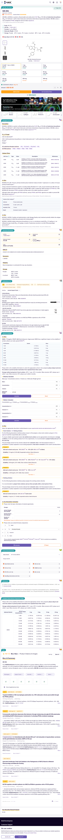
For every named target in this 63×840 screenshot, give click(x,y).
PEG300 (33, 459)
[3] (35, 129)
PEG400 (31, 539)
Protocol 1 (5, 447)
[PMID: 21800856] (55, 171)
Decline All (7, 836)
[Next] (61, 115)
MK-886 (3, 812)
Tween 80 (37, 539)
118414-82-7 (12, 27)
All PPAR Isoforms (6, 148)
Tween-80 (43, 459)
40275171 (19, 330)
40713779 (19, 321)
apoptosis (31, 20)
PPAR (27, 148)
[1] (6, 142)
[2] (34, 129)
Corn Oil (33, 470)
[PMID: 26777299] (55, 175)
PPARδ (30, 148)
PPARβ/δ (19, 148)
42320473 (23, 298)
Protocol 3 (5, 467)
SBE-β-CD (36, 449)
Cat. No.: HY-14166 (7, 7)
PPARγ (23, 148)
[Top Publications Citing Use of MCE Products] (31, 103)
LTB (22, 146)
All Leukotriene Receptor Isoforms (10, 146)
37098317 (18, 306)
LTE (38, 146)
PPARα (13, 20)
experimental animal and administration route (43, 428)
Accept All (20, 836)
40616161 (18, 313)
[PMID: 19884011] (55, 163)
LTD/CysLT (33, 146)
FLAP (36, 17)
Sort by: (4, 290)
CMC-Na (22, 493)
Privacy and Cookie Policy (30, 832)
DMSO (21, 341)
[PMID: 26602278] (55, 159)
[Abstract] (14, 296)
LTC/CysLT (26, 146)
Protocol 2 (5, 457)
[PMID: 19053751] (55, 167)
